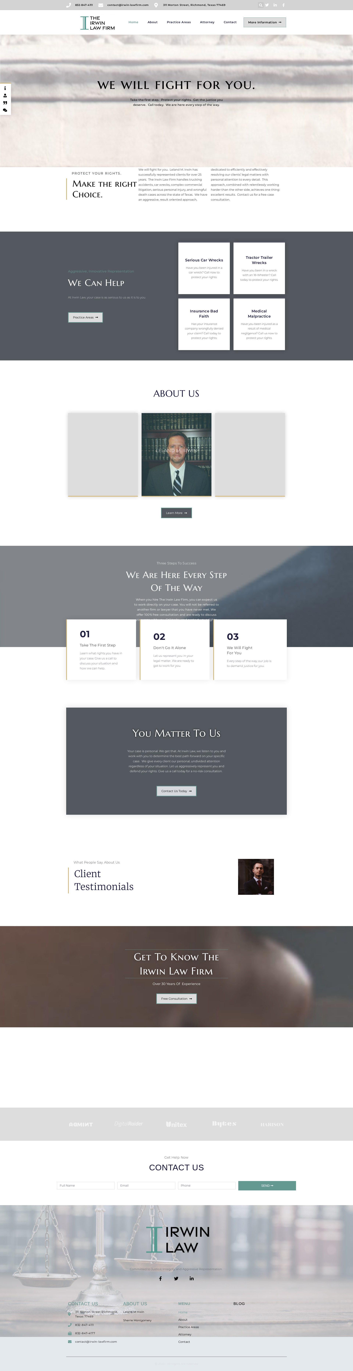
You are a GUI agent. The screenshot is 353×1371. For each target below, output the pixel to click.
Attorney (207, 22)
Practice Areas (179, 22)
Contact (230, 22)
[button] (261, 5)
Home (133, 22)
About (153, 22)
